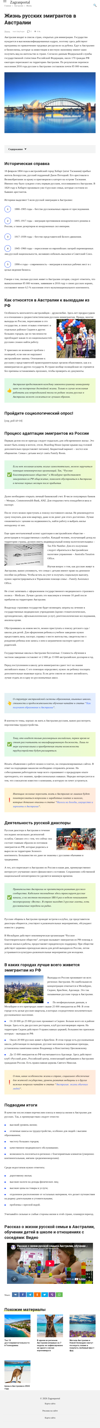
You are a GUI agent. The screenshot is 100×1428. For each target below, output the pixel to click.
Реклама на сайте (50, 1411)
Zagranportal (20, 2)
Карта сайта (50, 1403)
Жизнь (7, 31)
